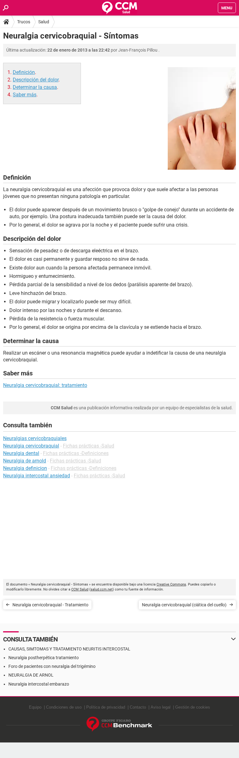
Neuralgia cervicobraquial (31, 446)
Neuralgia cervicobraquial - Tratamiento (50, 604)
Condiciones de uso (64, 707)
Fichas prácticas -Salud (88, 446)
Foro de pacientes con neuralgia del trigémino (52, 666)
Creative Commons (171, 584)
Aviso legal (161, 707)
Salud (43, 21)
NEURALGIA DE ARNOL (31, 675)
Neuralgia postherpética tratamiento (43, 657)
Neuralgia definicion (25, 468)
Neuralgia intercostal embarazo (38, 684)
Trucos (23, 21)
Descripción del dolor (36, 80)
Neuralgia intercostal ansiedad (36, 476)
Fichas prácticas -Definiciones (76, 453)
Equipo (35, 707)
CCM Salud (79, 589)
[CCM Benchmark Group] (119, 724)
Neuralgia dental (21, 453)
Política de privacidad (105, 707)
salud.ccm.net (102, 589)
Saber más (24, 95)
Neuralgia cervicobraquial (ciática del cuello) (184, 604)
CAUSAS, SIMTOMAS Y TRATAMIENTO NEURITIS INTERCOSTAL (69, 648)
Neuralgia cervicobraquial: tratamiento (45, 385)
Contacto (138, 707)
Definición (24, 72)
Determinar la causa (35, 87)
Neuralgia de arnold (24, 461)
